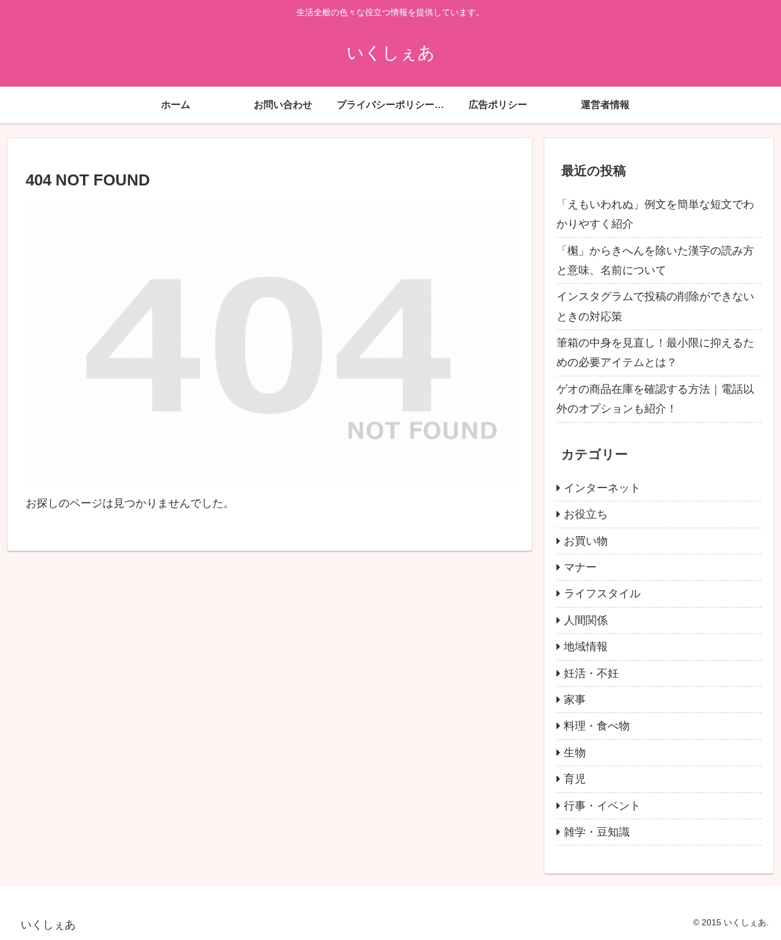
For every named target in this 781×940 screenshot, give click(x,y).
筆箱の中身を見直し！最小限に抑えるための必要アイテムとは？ (655, 352)
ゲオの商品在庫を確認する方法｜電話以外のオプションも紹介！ (655, 399)
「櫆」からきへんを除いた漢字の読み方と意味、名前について (655, 260)
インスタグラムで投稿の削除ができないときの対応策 (655, 306)
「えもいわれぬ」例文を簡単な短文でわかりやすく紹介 (655, 214)
